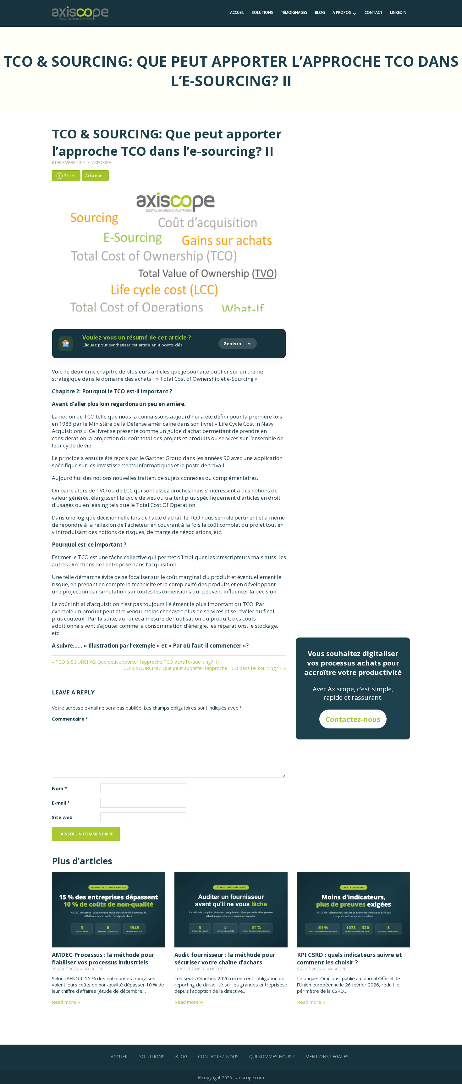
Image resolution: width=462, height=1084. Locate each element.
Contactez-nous (353, 719)
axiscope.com (250, 1078)
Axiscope (93, 175)
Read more (64, 1002)
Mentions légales (327, 1056)
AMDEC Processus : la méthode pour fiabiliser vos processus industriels (103, 958)
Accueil (237, 12)
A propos (342, 12)
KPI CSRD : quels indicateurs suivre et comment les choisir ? (349, 958)
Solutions (262, 12)
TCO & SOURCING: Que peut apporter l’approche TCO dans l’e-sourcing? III (137, 662)
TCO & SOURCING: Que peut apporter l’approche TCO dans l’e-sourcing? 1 (201, 668)
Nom (59, 788)
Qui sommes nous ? (271, 1056)
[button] (237, 343)
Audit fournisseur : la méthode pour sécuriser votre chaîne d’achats (224, 958)
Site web (62, 817)
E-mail (61, 803)
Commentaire (70, 719)
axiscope (101, 162)
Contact (373, 12)
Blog (320, 12)
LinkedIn (398, 12)
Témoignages (294, 12)
